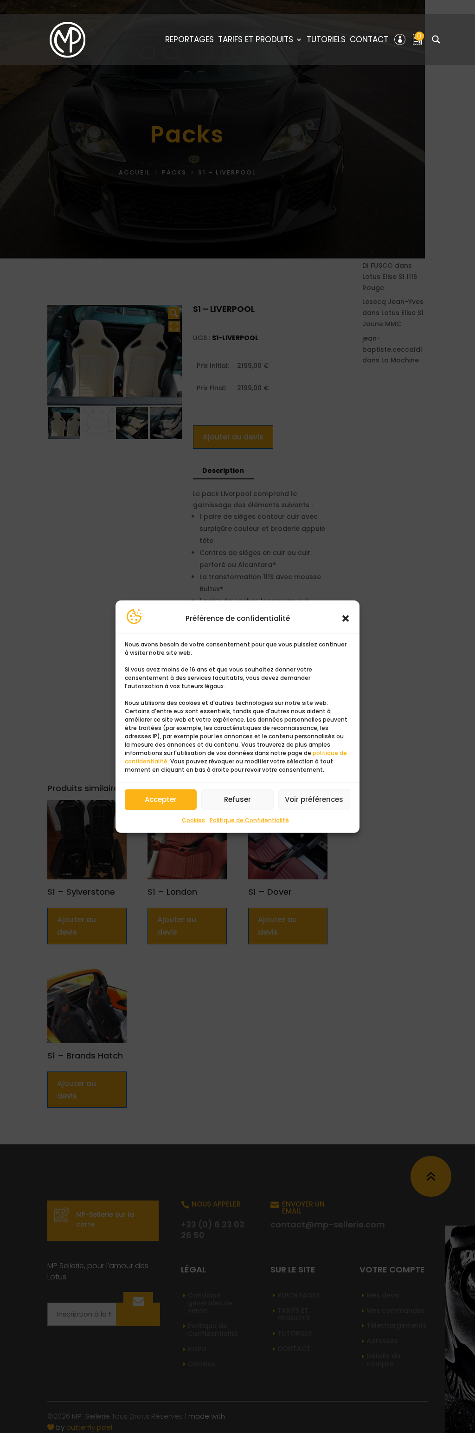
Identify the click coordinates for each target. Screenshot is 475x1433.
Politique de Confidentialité (249, 820)
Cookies (193, 820)
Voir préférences (314, 799)
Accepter (161, 799)
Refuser (237, 799)
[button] (345, 618)
